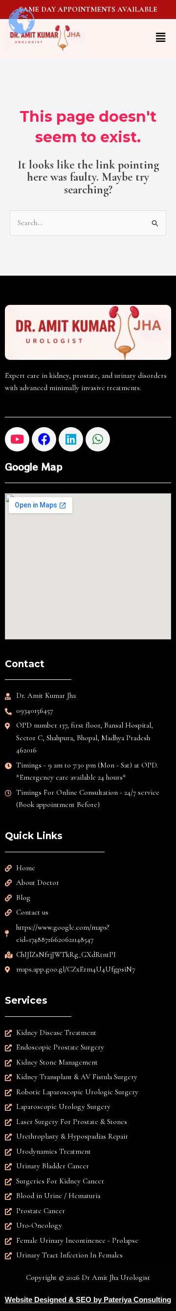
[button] (131, 38)
